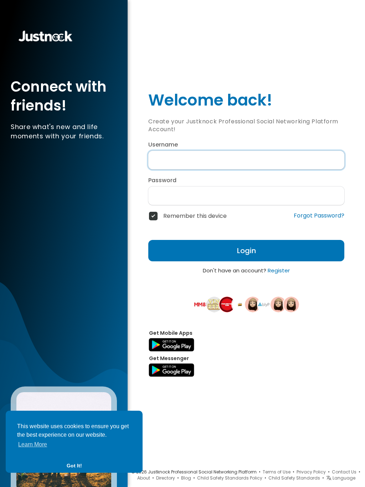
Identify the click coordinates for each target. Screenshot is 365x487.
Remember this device (195, 216)
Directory (165, 478)
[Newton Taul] (278, 304)
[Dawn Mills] (253, 304)
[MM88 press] (201, 304)
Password (162, 180)
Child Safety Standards (294, 478)
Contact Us (344, 472)
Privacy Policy (311, 472)
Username (163, 145)
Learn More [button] (32, 444)
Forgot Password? (319, 216)
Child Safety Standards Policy (229, 478)
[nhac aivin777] (214, 304)
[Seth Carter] (291, 304)
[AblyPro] (265, 304)
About (143, 478)
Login (246, 251)
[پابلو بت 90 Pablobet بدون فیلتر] (227, 304)
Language (343, 478)
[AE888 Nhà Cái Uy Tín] (240, 304)
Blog (186, 478)
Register (279, 270)
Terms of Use (277, 472)
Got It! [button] (74, 465)
